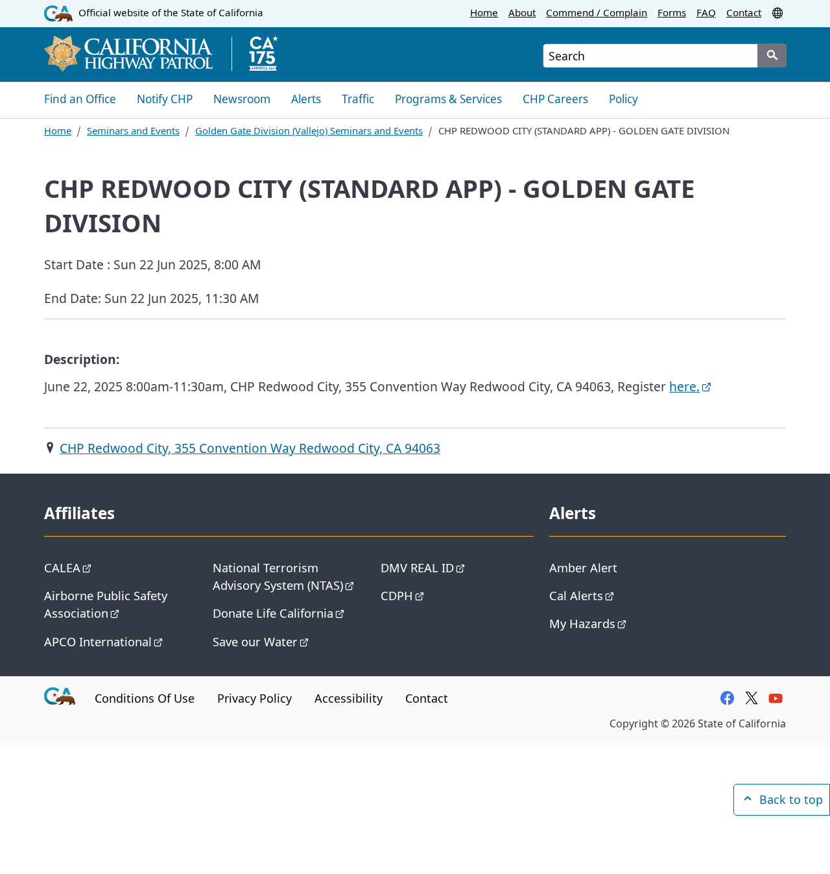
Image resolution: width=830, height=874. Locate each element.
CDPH (397, 595)
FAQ (706, 12)
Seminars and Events (133, 130)
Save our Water (255, 641)
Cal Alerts (576, 595)
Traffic (358, 98)
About (522, 12)
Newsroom (241, 98)
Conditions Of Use (145, 698)
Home (484, 12)
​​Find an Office (80, 98)
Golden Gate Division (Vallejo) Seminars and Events (309, 130)
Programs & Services (448, 98)
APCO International (98, 641)
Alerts (306, 98)
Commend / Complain (596, 12)
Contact (743, 12)
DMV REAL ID (417, 567)
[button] (779, 12)
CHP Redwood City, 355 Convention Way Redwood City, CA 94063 (250, 448)
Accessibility (348, 698)
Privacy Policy (254, 698)
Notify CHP (165, 98)
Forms (672, 12)
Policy (623, 98)
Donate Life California (273, 613)
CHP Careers (555, 98)
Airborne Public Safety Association (105, 604)
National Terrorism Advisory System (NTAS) (278, 576)
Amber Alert (583, 567)
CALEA (62, 567)
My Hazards (582, 623)
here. (684, 386)
